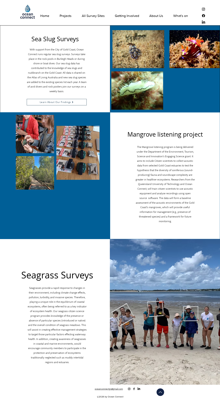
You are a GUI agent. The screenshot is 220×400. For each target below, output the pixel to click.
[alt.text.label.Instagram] (129, 388)
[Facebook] (203, 16)
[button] (65, 16)
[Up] (160, 392)
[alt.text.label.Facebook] (134, 388)
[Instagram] (203, 9)
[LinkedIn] (203, 22)
